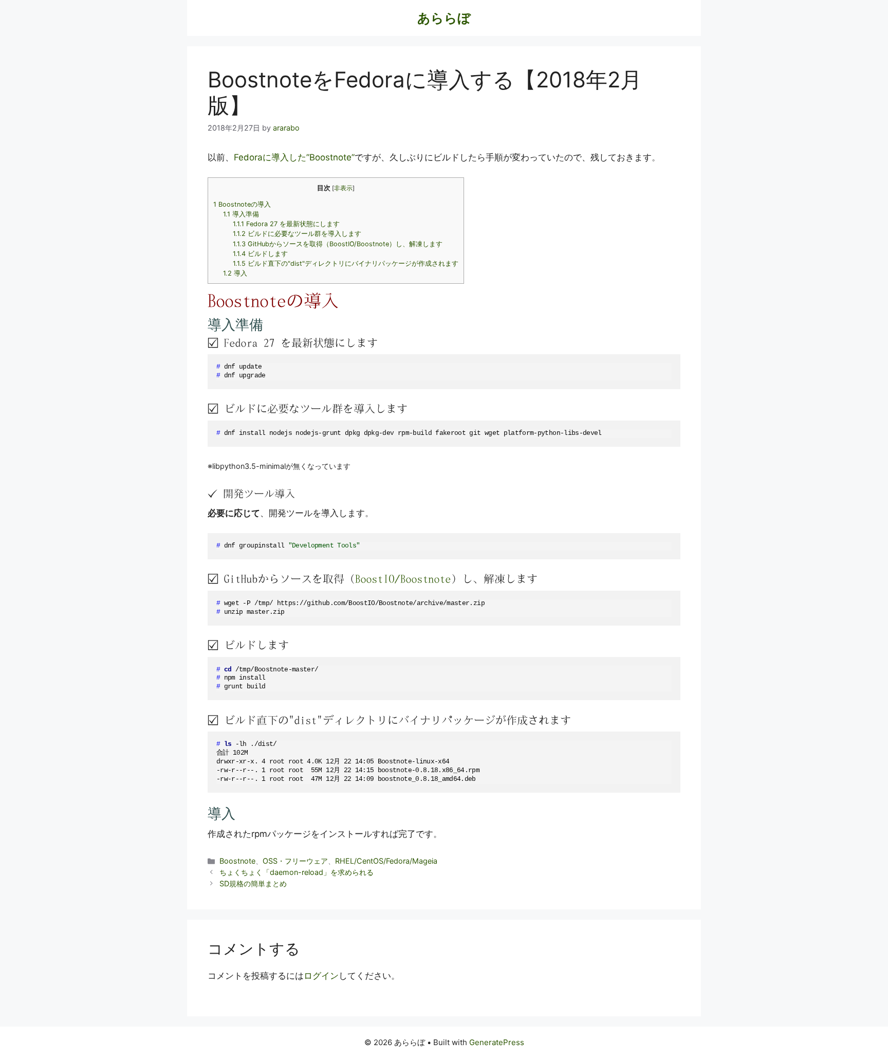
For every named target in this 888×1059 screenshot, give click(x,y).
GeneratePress (496, 1042)
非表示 (343, 188)
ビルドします (260, 254)
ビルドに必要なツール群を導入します (297, 234)
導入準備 (241, 214)
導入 (235, 273)
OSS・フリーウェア (295, 860)
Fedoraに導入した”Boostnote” (294, 157)
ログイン (321, 976)
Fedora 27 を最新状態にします (286, 224)
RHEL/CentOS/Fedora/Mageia (386, 860)
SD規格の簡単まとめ (253, 883)
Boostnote (237, 860)
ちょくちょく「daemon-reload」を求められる (296, 872)
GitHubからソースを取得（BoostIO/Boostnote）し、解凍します (337, 244)
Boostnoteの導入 (242, 204)
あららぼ (444, 18)
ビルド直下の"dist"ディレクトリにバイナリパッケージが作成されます (345, 263)
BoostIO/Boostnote (403, 579)
